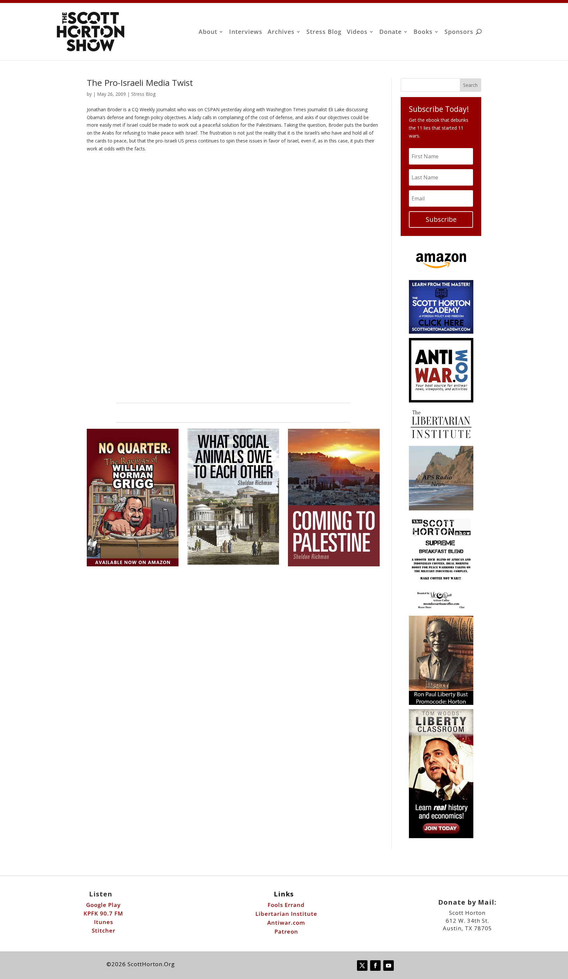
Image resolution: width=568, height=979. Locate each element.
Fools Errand (286, 905)
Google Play (103, 905)
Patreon (286, 931)
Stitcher (103, 930)
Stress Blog (324, 32)
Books (423, 32)
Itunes (103, 922)
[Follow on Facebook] (375, 965)
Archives (281, 32)
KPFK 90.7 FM (103, 913)
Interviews (245, 32)
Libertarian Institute (286, 913)
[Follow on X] (362, 965)
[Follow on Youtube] (388, 965)
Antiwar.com (286, 922)
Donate (390, 32)
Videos (357, 32)
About (208, 32)
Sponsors (458, 32)
